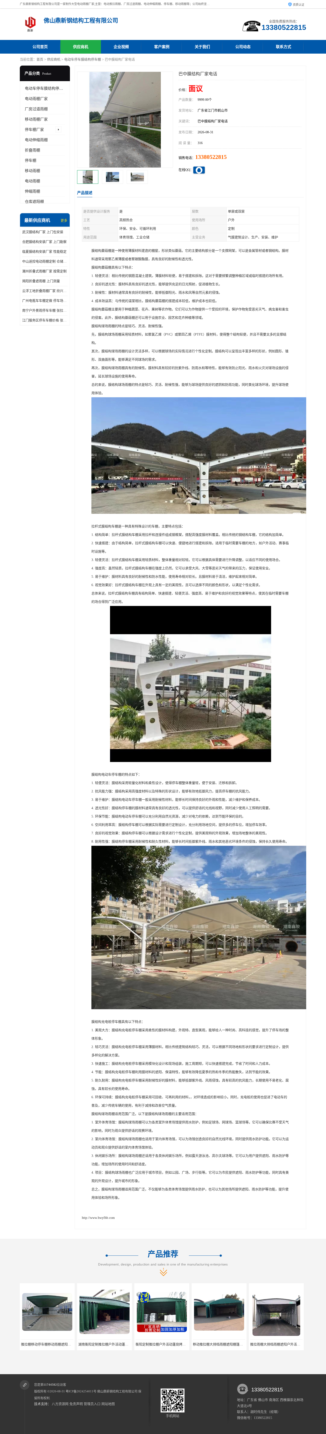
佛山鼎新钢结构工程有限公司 (117, 1391)
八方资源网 (60, 1404)
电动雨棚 (32, 181)
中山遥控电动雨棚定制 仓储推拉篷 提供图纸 (45, 261)
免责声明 (76, 1404)
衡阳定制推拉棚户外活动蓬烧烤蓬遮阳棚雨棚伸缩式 (116, 1344)
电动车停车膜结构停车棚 (82, 59)
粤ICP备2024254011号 (81, 1391)
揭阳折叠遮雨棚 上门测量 (41, 281)
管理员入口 (92, 1404)
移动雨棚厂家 (36, 119)
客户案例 (161, 47)
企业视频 (121, 47)
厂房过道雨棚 (36, 109)
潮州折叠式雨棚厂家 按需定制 (44, 271)
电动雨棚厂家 (36, 99)
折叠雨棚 (32, 150)
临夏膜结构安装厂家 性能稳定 (44, 251)
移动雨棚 (32, 171)
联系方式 (283, 47)
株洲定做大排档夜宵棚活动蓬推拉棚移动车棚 (283, 1344)
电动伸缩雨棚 (36, 140)
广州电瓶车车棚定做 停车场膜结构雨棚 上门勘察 (45, 300)
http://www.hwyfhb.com (98, 1218)
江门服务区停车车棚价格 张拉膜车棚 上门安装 (45, 320)
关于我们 (202, 47)
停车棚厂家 (34, 130)
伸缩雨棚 (32, 191)
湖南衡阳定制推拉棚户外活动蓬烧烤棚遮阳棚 (54, 1344)
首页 (40, 59)
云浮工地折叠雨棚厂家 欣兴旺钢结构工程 (45, 291)
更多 (64, 220)
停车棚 (30, 160)
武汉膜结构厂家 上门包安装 (42, 232)
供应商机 (80, 47)
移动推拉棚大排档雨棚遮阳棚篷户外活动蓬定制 (171, 1344)
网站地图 (108, 1404)
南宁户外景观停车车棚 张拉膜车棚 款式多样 (45, 310)
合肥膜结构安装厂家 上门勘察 (44, 242)
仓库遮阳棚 (34, 202)
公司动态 (243, 47)
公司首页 (40, 47)
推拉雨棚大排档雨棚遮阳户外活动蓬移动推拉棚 (228, 1344)
